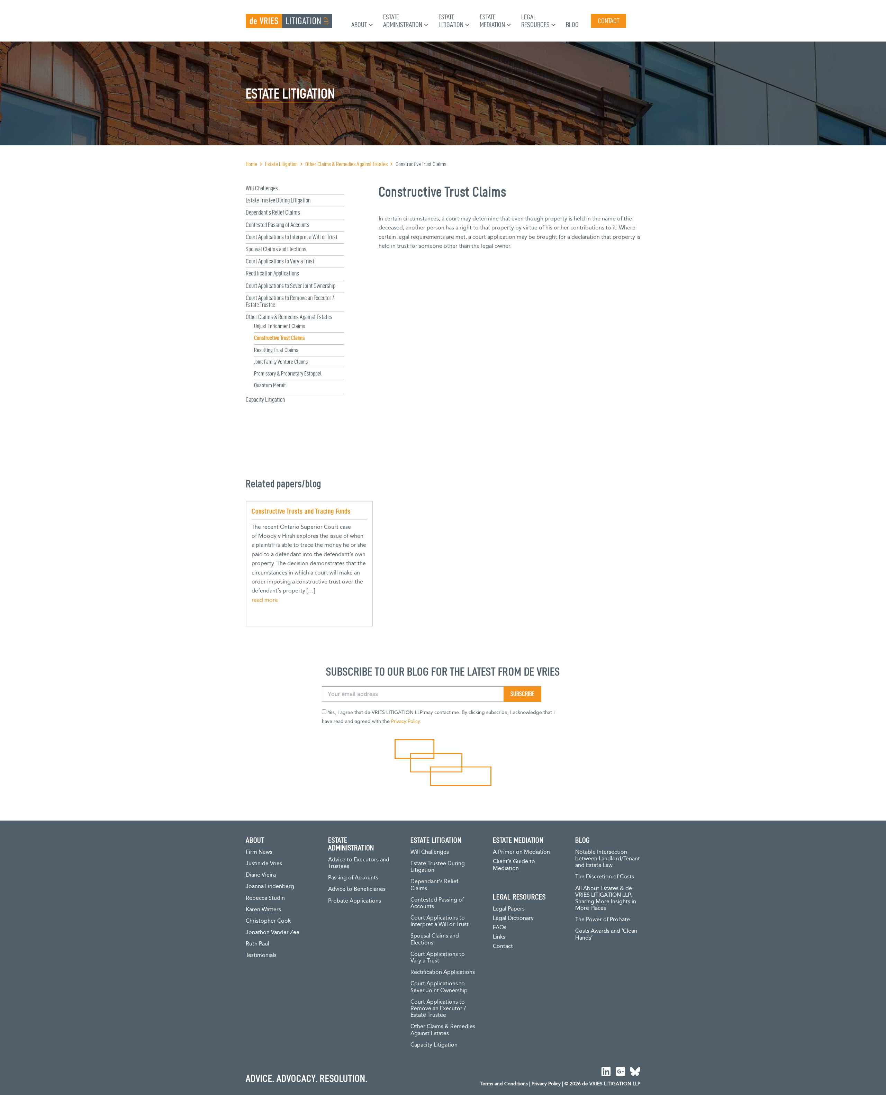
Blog (572, 24)
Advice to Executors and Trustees (358, 863)
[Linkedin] (606, 1071)
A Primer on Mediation (521, 852)
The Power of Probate (602, 919)
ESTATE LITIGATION (436, 840)
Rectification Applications (272, 273)
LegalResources (535, 20)
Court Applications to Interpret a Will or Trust (291, 237)
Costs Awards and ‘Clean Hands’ (606, 934)
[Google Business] (620, 1071)
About (359, 24)
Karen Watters (263, 909)
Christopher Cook (268, 921)
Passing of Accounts (353, 878)
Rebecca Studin (265, 898)
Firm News (259, 852)
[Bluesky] (635, 1071)
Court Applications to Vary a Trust (280, 261)
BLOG (582, 840)
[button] (370, 24)
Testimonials (261, 955)
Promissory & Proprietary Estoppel (288, 373)
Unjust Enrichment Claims (279, 326)
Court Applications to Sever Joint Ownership (290, 285)
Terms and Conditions (504, 1084)
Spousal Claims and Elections (276, 249)
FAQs (499, 927)
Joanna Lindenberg (270, 886)
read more (265, 600)
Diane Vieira (261, 875)
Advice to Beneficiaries (357, 889)
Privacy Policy (405, 721)
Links (499, 937)
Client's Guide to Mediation (514, 865)
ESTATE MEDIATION (518, 840)
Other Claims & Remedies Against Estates (289, 317)
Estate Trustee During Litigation (278, 200)
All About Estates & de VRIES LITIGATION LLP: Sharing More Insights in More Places (605, 898)
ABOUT (255, 840)
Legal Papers (509, 909)
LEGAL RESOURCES (519, 897)
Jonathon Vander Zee (272, 932)
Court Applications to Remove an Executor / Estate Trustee (438, 1009)
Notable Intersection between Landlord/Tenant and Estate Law (607, 859)
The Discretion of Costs (604, 876)
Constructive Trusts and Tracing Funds (301, 511)
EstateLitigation (451, 20)
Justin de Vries (264, 863)
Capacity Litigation (265, 399)
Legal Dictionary (513, 918)
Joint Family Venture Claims (281, 362)
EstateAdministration (402, 20)
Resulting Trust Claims (276, 350)
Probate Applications (354, 901)
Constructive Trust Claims (279, 338)
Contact (503, 946)
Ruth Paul (257, 944)
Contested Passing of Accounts (277, 224)
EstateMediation (492, 20)
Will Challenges (262, 188)
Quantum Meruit (270, 385)
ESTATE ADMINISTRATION (351, 844)
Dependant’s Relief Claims (273, 212)
